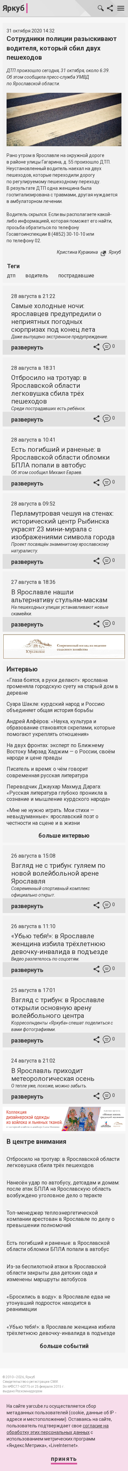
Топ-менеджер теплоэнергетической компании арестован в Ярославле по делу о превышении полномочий (61, 1219)
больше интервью (64, 835)
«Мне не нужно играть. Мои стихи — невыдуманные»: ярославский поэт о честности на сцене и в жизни (52, 816)
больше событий (64, 1345)
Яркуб (14, 8)
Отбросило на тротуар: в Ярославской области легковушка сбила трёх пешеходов (49, 389)
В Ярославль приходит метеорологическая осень (53, 1075)
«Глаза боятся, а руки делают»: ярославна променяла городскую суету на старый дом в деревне (62, 686)
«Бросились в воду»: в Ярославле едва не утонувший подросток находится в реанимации (58, 1303)
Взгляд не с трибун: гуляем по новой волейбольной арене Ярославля (58, 873)
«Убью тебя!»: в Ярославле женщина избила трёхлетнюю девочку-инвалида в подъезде (59, 944)
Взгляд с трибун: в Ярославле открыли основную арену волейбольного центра (57, 1008)
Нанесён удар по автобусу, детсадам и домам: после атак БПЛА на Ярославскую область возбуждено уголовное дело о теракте (63, 1189)
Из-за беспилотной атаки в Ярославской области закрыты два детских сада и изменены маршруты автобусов (56, 1272)
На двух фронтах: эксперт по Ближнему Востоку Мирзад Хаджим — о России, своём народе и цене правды (61, 751)
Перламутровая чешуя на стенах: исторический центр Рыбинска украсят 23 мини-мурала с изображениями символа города (63, 525)
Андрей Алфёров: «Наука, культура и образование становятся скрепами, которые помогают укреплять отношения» (61, 727)
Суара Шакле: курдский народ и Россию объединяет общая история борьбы (56, 707)
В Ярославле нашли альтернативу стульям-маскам (59, 596)
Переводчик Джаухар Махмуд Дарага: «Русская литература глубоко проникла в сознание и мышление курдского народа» (58, 793)
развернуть (27, 347)
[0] (106, 347)
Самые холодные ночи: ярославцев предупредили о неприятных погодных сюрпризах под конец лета (56, 317)
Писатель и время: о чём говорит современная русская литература (47, 772)
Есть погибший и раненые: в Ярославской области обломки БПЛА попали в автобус (60, 457)
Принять (64, 1458)
